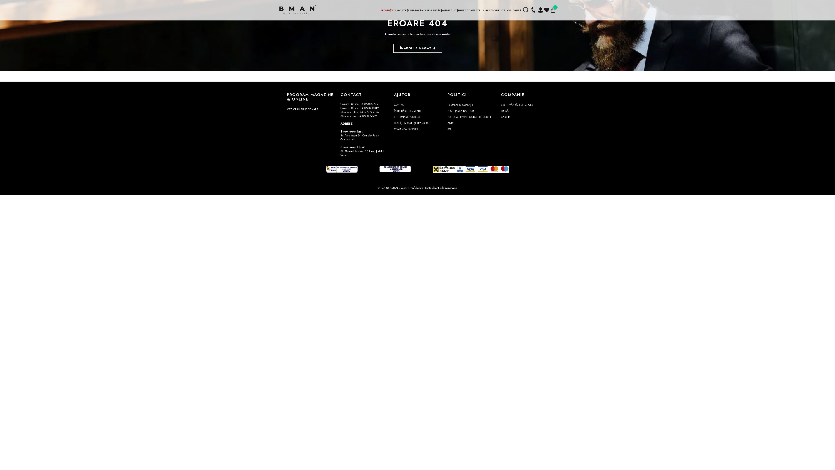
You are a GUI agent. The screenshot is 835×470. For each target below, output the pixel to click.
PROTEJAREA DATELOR (461, 111)
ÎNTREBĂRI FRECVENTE (408, 111)
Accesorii (492, 10)
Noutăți (403, 10)
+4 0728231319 (369, 108)
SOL (450, 129)
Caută (517, 10)
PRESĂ (505, 111)
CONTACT (400, 105)
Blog (507, 10)
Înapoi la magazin (417, 48)
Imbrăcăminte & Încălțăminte (431, 10)
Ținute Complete (469, 10)
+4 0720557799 (369, 104)
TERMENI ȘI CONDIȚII (460, 105)
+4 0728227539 (367, 116)
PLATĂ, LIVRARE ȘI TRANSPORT (412, 123)
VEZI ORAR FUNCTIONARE (302, 109)
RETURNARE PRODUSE (407, 117)
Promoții (387, 10)
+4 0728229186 (369, 112)
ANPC (451, 123)
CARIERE (506, 117)
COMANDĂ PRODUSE (406, 129)
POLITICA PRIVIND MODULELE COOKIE (470, 117)
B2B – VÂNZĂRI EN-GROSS (517, 105)
